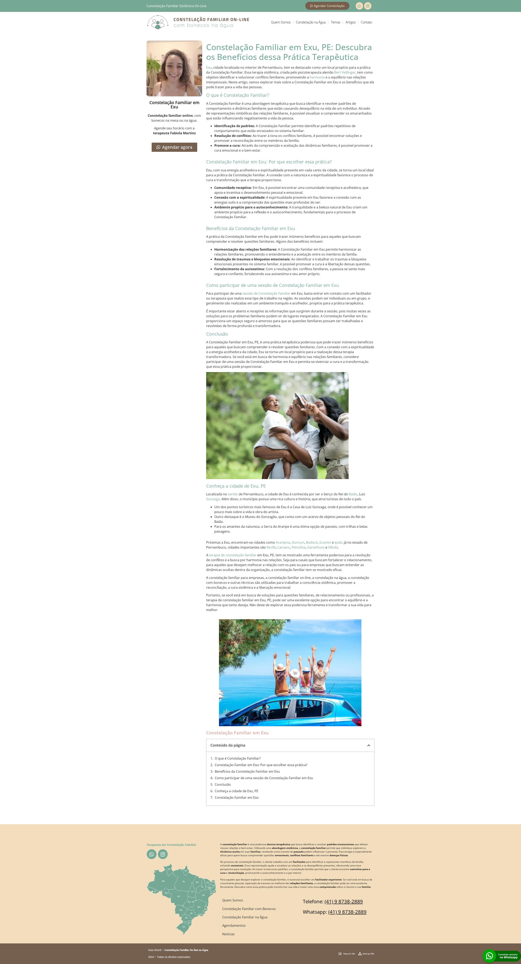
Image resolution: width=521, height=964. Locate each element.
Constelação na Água (311, 22)
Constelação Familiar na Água (244, 917)
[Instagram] (367, 6)
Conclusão (223, 784)
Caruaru (283, 547)
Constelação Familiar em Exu (237, 797)
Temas (335, 22)
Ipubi (338, 542)
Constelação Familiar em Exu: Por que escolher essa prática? (261, 765)
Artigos (351, 22)
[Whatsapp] (359, 6)
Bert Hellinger (345, 72)
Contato (366, 22)
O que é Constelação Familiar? (238, 758)
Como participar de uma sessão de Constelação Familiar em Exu (264, 778)
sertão (233, 494)
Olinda (333, 547)
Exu (209, 67)
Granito (325, 542)
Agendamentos (234, 925)
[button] (368, 745)
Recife (271, 547)
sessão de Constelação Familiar (266, 293)
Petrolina (299, 547)
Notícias (228, 934)
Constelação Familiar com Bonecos (249, 909)
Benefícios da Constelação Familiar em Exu (247, 771)
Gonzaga (213, 499)
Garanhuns (316, 547)
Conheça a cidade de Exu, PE (236, 791)
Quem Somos (281, 22)
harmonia (317, 77)
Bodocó (312, 542)
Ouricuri (298, 542)
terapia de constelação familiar (232, 555)
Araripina (283, 542)
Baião (353, 494)
